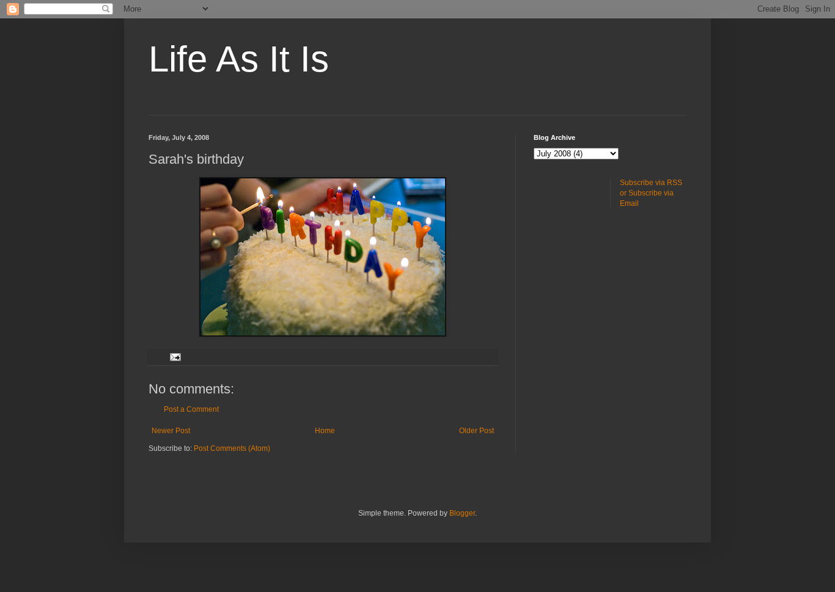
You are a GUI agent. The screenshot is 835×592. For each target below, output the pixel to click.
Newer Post (171, 430)
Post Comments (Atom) (232, 448)
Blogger (462, 513)
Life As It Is (239, 58)
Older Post (476, 430)
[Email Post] (175, 356)
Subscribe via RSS (651, 182)
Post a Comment (191, 409)
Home (325, 430)
